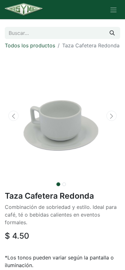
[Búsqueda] (112, 33)
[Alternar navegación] (113, 10)
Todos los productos (30, 45)
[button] (13, 116)
